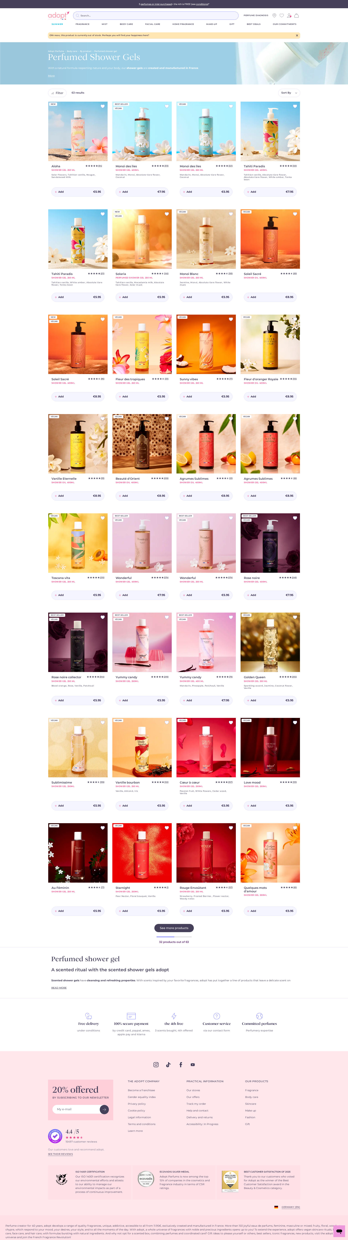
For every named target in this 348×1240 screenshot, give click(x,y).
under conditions (88, 1030)
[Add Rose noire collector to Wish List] (103, 617)
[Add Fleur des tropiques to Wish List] (167, 319)
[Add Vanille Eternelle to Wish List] (103, 418)
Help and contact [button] (197, 1110)
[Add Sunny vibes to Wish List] (231, 319)
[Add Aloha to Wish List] (103, 106)
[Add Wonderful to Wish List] (167, 518)
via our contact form (216, 1030)
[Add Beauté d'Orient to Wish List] (167, 418)
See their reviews (60, 1154)
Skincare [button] (250, 1104)
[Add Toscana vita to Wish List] (103, 518)
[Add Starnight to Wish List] (167, 828)
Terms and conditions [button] (141, 1124)
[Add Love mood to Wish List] (295, 722)
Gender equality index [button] (142, 1097)
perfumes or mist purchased (156, 4)
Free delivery (88, 1024)
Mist (104, 24)
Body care (126, 24)
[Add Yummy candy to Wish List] (167, 617)
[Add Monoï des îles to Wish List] (167, 106)
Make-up (211, 24)
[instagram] (156, 1064)
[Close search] (243, 15)
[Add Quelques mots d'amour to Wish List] (295, 828)
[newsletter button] (104, 1109)
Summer (57, 24)
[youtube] (192, 1064)
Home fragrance (183, 24)
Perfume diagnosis (256, 15)
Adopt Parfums (56, 51)
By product (86, 51)
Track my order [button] (196, 1104)
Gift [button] (247, 1124)
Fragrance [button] (251, 1090)
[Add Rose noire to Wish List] (295, 518)
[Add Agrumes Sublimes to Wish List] (231, 418)
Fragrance (83, 24)
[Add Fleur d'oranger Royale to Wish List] (295, 319)
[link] (289, 15)
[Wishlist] (281, 15)
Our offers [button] (193, 1097)
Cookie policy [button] (136, 1110)
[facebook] (181, 1064)
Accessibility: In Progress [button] (202, 1124)
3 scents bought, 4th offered (174, 1030)
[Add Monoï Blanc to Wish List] (231, 214)
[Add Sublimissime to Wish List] (103, 722)
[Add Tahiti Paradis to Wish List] (295, 106)
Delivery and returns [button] (200, 1117)
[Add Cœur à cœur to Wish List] (231, 722)
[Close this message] (297, 35)
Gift (232, 24)
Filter (59, 93)
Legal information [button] (139, 1117)
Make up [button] (250, 1110)
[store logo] (59, 16)
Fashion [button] (250, 1117)
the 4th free (174, 1024)
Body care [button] (251, 1097)
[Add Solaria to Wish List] (167, 214)
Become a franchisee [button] (141, 1090)
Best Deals (254, 24)
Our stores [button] (193, 1090)
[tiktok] (168, 1064)
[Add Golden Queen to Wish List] (295, 617)
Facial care (152, 24)
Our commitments (284, 24)
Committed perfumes (259, 1024)
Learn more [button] (135, 1131)
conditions (202, 4)
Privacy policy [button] (137, 1104)
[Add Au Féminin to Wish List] (103, 828)
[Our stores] (274, 15)
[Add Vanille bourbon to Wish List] (167, 722)
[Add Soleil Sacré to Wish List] (295, 214)
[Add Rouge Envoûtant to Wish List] (231, 828)
